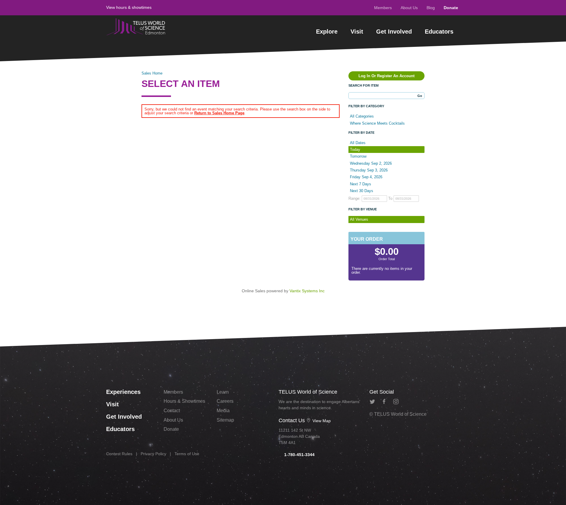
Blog (431, 7)
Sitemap (225, 420)
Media (223, 410)
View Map (321, 420)
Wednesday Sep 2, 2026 (371, 163)
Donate (451, 7)
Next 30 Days (361, 191)
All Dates (358, 143)
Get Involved (394, 31)
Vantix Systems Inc (307, 290)
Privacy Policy (153, 453)
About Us (409, 7)
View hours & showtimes (129, 7)
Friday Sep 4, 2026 (366, 177)
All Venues (359, 219)
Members (383, 7)
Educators (439, 31)
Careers (225, 401)
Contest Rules (119, 453)
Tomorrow (358, 156)
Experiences (123, 392)
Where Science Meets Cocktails (377, 123)
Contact (172, 410)
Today (355, 149)
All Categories (362, 116)
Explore (327, 31)
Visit (357, 31)
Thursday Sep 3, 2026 (369, 170)
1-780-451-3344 (299, 454)
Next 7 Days (360, 184)
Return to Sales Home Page (219, 113)
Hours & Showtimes (184, 401)
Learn (223, 392)
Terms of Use (187, 453)
